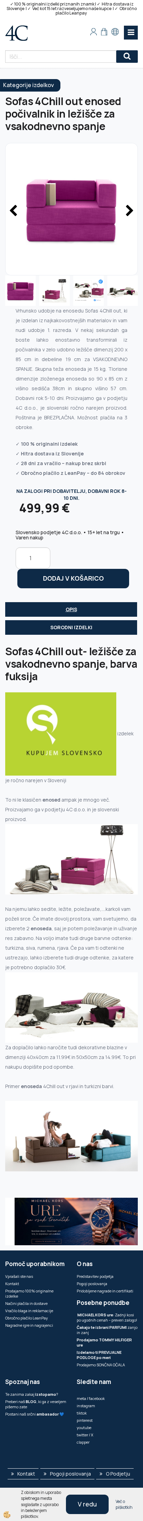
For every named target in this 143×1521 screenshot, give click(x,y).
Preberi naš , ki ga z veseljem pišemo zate (35, 1404)
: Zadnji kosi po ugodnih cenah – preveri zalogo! (107, 1317)
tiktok (82, 1413)
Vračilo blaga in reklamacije (29, 1310)
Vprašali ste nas (19, 1276)
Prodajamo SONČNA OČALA (101, 1364)
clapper (83, 1442)
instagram (86, 1405)
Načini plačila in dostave (26, 1303)
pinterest (85, 1420)
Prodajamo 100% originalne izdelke (29, 1293)
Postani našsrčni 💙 (34, 1414)
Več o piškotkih (124, 1504)
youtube (84, 1427)
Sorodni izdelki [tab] (71, 627)
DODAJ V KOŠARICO (73, 578)
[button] (129, 211)
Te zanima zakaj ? (31, 1394)
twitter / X (85, 1434)
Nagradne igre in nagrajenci (29, 1325)
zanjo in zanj (107, 1330)
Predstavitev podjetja (95, 1276)
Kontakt (12, 1283)
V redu (87, 1504)
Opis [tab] (71, 609)
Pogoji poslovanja (92, 1283)
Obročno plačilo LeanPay (26, 1318)
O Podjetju (118, 1473)
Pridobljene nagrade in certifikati (105, 1290)
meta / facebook (91, 1398)
